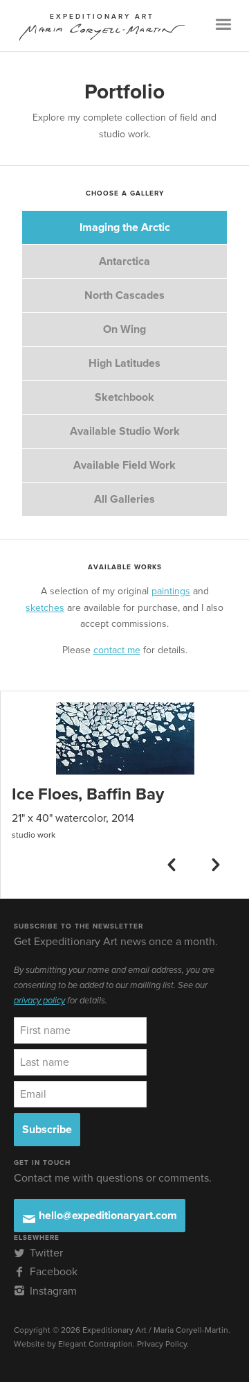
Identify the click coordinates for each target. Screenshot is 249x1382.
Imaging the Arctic (125, 227)
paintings (170, 591)
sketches (45, 608)
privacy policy (39, 1000)
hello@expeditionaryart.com (106, 1216)
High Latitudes (124, 363)
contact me (116, 650)
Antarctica (124, 261)
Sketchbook (124, 397)
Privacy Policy (162, 1344)
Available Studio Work (125, 431)
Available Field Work (124, 465)
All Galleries (124, 499)
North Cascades (124, 295)
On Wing (124, 329)
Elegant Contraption (95, 1344)
